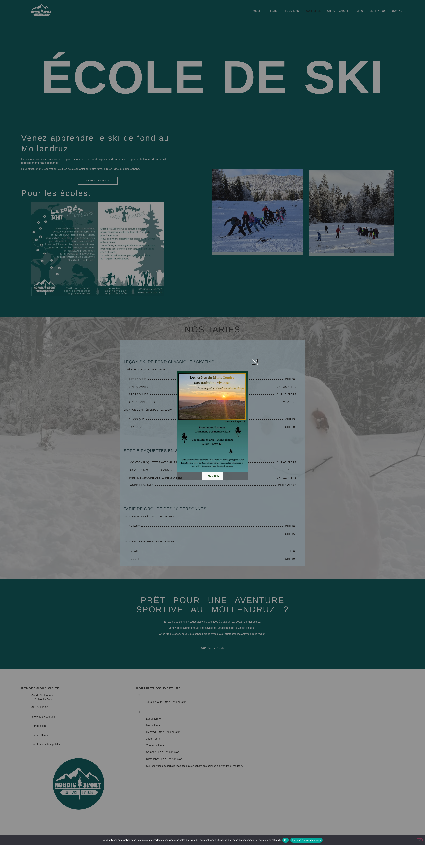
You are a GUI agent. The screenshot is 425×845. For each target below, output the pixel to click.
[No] (420, 839)
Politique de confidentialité (306, 840)
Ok (285, 840)
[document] (212, 422)
